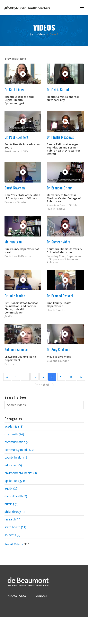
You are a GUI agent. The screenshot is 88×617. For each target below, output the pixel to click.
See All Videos (14, 544)
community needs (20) (19, 450)
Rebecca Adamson (17, 349)
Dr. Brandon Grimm (59, 187)
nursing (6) (11, 504)
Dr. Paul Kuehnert (16, 137)
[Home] (31, 34)
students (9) (12, 535)
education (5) (13, 465)
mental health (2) (16, 496)
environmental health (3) (21, 473)
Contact (41, 595)
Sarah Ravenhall (15, 187)
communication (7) (17, 442)
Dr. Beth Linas (14, 89)
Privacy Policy (17, 595)
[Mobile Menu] (82, 7)
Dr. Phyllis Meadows (60, 137)
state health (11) (15, 527)
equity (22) (11, 488)
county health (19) (16, 457)
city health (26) (14, 434)
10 (71, 376)
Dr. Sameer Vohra (58, 241)
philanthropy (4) (15, 512)
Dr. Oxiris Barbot (58, 89)
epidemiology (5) (16, 481)
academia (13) (14, 426)
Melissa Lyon (13, 241)
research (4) (12, 519)
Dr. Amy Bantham (58, 349)
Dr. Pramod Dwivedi (60, 295)
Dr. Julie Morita (15, 295)
